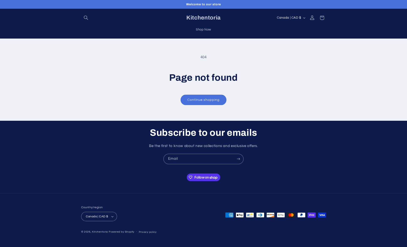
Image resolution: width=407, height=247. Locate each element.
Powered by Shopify (121, 232)
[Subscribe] (238, 159)
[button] (86, 18)
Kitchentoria (100, 232)
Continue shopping (203, 99)
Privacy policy (148, 232)
